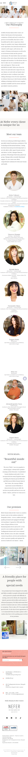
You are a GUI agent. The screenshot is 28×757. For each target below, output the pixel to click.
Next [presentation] (18, 567)
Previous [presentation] (7, 567)
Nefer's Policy (20, 751)
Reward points (14, 752)
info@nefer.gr (9, 678)
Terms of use (14, 751)
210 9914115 (9, 672)
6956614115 (17, 672)
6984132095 (9, 673)
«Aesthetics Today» (20, 206)
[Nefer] (13, 3)
